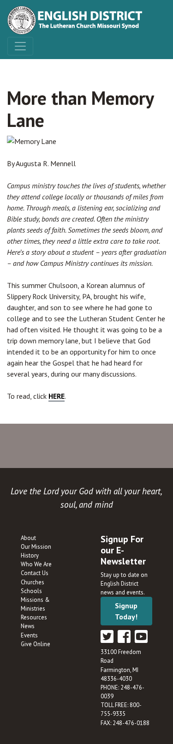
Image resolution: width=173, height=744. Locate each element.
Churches (32, 582)
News (28, 626)
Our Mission (36, 547)
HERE (56, 396)
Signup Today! (126, 611)
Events (29, 635)
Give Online (35, 644)
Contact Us (34, 573)
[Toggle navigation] (20, 46)
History (30, 555)
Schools (31, 591)
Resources (34, 617)
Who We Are (36, 564)
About (28, 538)
